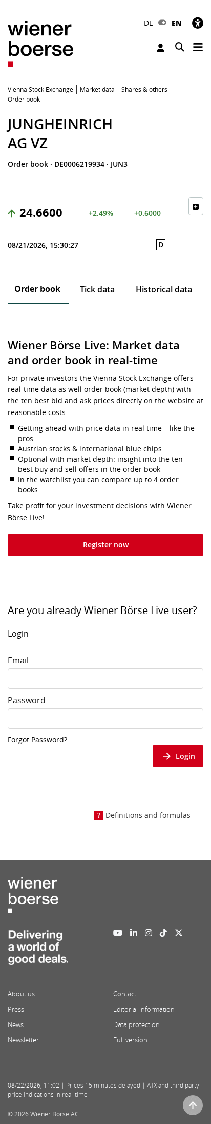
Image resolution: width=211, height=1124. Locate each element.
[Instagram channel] (148, 932)
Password (27, 700)
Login (162, 48)
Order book (37, 288)
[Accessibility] (197, 22)
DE (148, 23)
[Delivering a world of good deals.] (38, 950)
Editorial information (144, 1009)
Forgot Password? (37, 739)
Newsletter (23, 1039)
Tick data (97, 289)
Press (16, 1009)
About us (21, 993)
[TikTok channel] (163, 932)
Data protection (136, 1024)
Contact (124, 993)
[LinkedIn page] (133, 932)
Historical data (164, 289)
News (16, 1024)
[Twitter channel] (179, 932)
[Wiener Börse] (40, 43)
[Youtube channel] (117, 932)
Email (18, 660)
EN (177, 23)
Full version (130, 1039)
